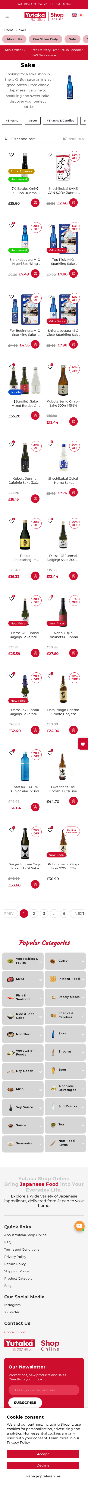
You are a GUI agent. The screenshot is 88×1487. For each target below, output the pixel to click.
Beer (63, 1069)
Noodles (23, 1034)
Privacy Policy (15, 1257)
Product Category (18, 1278)
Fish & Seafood (23, 997)
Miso (20, 1089)
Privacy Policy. (18, 1442)
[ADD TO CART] (35, 202)
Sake (22, 30)
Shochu (65, 1051)
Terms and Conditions (21, 1249)
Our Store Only (45, 39)
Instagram (12, 1305)
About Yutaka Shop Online (25, 1235)
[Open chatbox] (79, 1226)
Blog (8, 1286)
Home (9, 30)
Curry (63, 961)
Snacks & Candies (66, 1015)
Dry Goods (25, 1071)
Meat (20, 979)
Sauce (21, 1125)
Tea (61, 1124)
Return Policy (15, 1264)
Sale (72, 39)
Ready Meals (69, 997)
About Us (14, 39)
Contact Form (15, 1332)
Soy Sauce (24, 1107)
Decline (43, 1465)
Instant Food (69, 979)
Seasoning (25, 1143)
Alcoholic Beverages (67, 1088)
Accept (43, 1454)
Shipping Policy (16, 1271)
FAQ (8, 1242)
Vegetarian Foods (25, 1052)
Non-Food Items (67, 1143)
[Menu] (7, 16)
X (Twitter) (12, 1312)
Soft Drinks (68, 1106)
